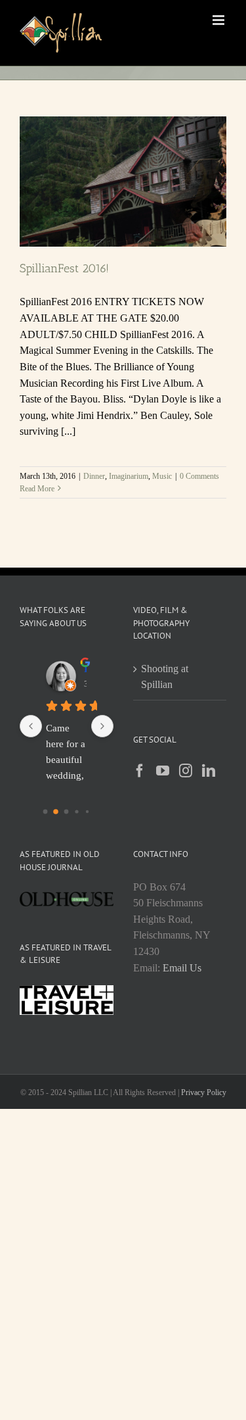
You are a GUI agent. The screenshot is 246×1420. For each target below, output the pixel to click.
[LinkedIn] (208, 770)
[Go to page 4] (87, 811)
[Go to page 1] (55, 811)
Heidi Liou (85, 668)
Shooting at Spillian (164, 677)
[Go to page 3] (77, 811)
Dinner (94, 476)
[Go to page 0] (45, 812)
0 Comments (199, 476)
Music (162, 476)
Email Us (182, 967)
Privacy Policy (203, 1092)
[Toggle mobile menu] (219, 20)
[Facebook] (139, 770)
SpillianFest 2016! (64, 268)
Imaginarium (128, 476)
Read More (37, 488)
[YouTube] (162, 770)
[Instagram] (185, 770)
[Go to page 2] (66, 812)
